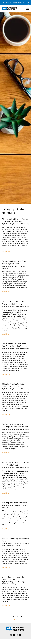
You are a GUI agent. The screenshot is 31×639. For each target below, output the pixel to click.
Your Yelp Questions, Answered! (14, 503)
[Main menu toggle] (27, 8)
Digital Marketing (7, 224)
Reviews (16, 505)
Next (15, 619)
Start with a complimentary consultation (13, 2)
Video (15, 266)
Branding (4, 543)
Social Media (24, 543)
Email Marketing (19, 582)
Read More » (6, 251)
